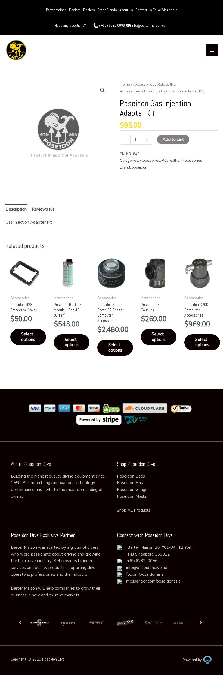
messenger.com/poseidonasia (151, 581)
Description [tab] (16, 209)
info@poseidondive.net (147, 567)
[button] (102, 90)
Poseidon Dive (53, 659)
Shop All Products (133, 510)
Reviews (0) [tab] (43, 209)
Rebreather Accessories (182, 160)
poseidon (139, 167)
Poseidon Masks (132, 496)
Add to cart (173, 139)
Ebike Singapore (165, 9)
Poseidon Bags (131, 476)
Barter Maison (56, 9)
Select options (28, 336)
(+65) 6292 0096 (112, 25)
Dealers (75, 9)
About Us (126, 9)
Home (125, 84)
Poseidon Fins (130, 482)
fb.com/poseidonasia (143, 574)
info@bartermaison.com (150, 25)
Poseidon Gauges (133, 489)
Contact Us (144, 9)
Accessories (143, 84)
